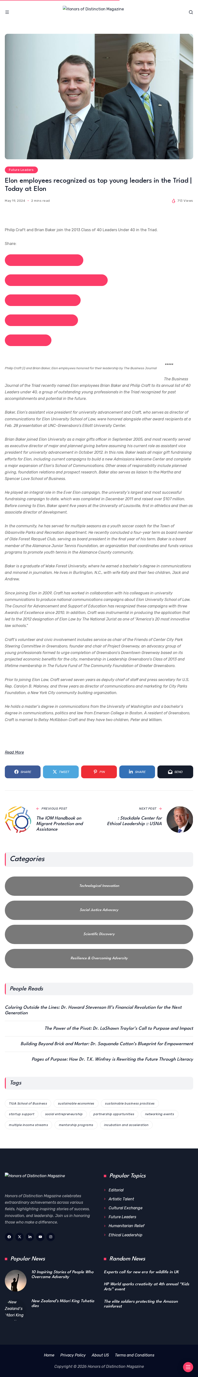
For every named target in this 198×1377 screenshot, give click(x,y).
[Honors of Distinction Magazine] (99, 12)
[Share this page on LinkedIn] (43, 300)
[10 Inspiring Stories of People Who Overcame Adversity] (16, 1281)
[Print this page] (28, 340)
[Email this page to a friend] (41, 320)
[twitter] (19, 1237)
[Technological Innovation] (99, 886)
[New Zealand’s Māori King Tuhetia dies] (16, 1310)
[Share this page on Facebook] (44, 260)
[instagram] (50, 1237)
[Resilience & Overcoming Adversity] (99, 958)
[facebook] (9, 1237)
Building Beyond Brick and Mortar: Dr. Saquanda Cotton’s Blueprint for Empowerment (107, 1044)
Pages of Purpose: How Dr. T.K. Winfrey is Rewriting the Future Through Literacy (112, 1059)
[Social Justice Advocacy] (99, 910)
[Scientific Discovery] (99, 934)
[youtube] (40, 1237)
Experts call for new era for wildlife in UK (141, 1272)
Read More (14, 752)
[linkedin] (30, 1237)
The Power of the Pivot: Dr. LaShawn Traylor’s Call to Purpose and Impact (118, 1028)
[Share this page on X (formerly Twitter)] (56, 280)
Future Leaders (21, 170)
